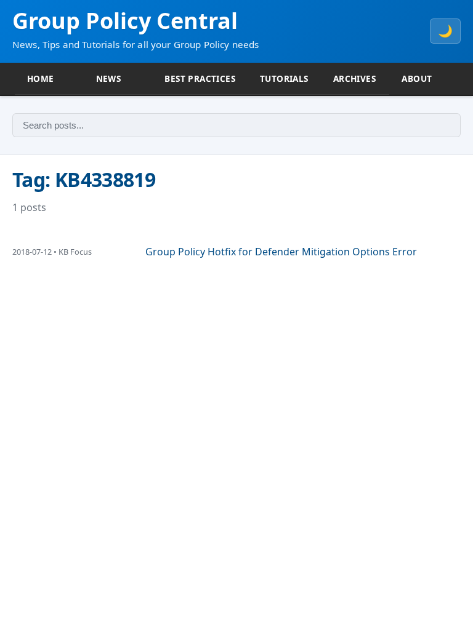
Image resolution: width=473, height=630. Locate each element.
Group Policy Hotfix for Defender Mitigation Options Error (281, 251)
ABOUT (417, 78)
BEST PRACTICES (199, 78)
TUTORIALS (284, 78)
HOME (40, 78)
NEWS (108, 78)
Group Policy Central (125, 21)
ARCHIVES (354, 78)
